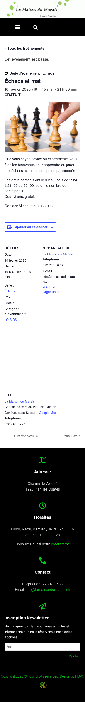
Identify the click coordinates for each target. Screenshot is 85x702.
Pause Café (70, 436)
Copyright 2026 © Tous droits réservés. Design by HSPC (42, 676)
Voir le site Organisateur (52, 289)
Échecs (10, 291)
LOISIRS (11, 319)
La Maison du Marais (58, 254)
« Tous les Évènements (24, 48)
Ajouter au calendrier (31, 227)
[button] (18, 27)
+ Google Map (46, 412)
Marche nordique (27, 436)
